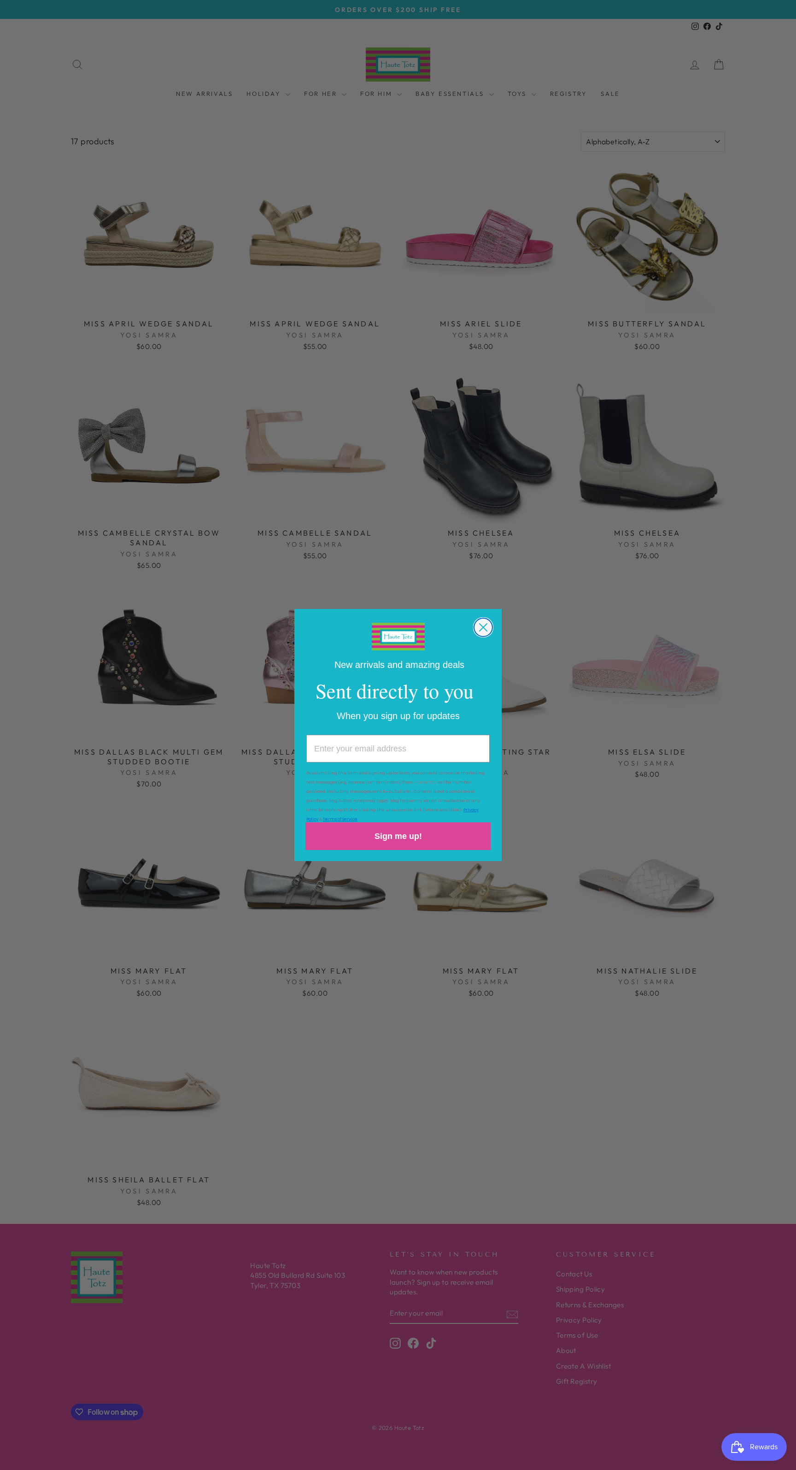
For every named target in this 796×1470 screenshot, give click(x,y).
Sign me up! (398, 836)
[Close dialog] (483, 627)
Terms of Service (340, 819)
